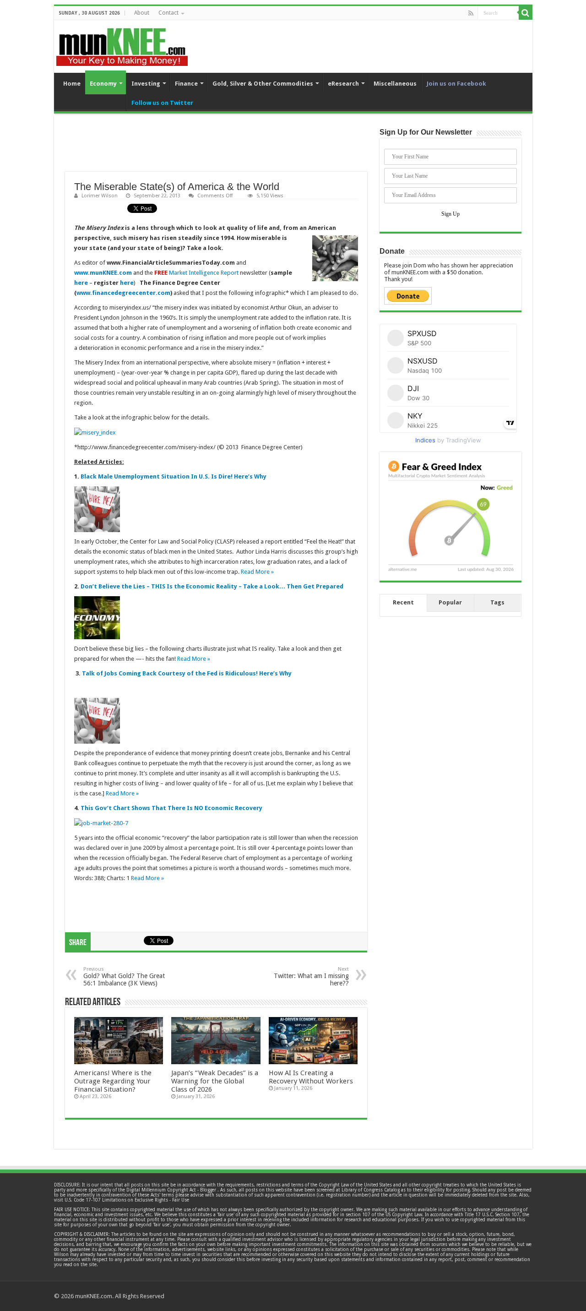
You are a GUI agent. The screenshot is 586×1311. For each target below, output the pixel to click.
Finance (186, 83)
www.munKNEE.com (103, 272)
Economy (103, 83)
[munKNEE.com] (122, 43)
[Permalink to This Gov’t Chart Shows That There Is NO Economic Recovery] (101, 822)
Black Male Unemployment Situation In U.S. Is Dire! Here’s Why (173, 476)
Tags (497, 602)
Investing (145, 83)
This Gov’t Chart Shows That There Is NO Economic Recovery (171, 808)
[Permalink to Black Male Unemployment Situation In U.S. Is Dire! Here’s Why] (97, 508)
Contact (168, 13)
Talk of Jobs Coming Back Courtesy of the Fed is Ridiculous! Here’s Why (187, 673)
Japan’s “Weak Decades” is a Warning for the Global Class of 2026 (214, 1081)
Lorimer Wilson (99, 196)
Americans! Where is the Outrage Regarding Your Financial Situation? (113, 1081)
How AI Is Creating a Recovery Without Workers (311, 1077)
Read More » (257, 571)
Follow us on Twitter (162, 102)
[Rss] (470, 13)
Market (178, 272)
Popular (450, 602)
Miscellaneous (395, 83)
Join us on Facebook (456, 83)
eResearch (343, 83)
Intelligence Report (213, 272)
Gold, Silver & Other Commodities (262, 83)
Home (72, 83)
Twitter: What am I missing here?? (311, 976)
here (81, 282)
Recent (403, 602)
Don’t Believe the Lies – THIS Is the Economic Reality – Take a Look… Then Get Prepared (212, 586)
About (141, 13)
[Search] (525, 13)
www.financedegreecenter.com (123, 292)
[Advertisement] (216, 149)
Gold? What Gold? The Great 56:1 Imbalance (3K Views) (124, 976)
